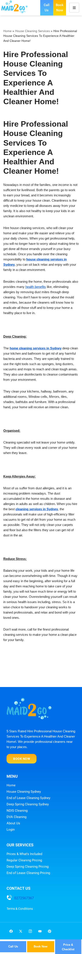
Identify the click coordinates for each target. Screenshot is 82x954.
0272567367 (24, 898)
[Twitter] (20, 931)
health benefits (35, 287)
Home (7, 31)
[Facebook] (11, 931)
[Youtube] (40, 931)
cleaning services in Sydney (37, 509)
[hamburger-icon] (74, 7)
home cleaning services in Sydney (35, 348)
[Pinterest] (49, 931)
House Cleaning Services (32, 31)
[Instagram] (30, 931)
